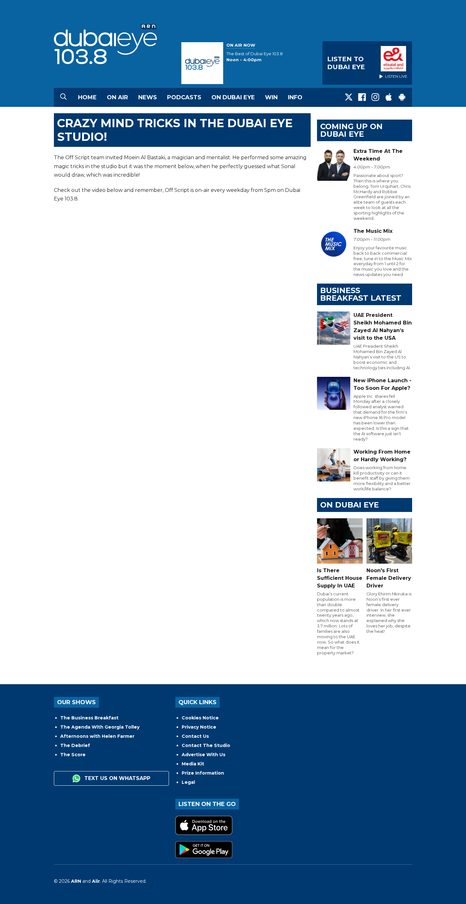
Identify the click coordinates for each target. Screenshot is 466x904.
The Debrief (75, 745)
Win (271, 97)
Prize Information (203, 773)
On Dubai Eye (233, 97)
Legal (188, 782)
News (147, 97)
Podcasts (184, 97)
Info (295, 97)
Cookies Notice (200, 718)
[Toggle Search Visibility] (63, 97)
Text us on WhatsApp (116, 778)
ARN (76, 881)
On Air (117, 97)
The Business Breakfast (89, 718)
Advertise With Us (203, 754)
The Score (73, 754)
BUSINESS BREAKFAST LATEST (360, 294)
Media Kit (193, 764)
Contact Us (195, 736)
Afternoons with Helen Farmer (97, 736)
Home (87, 97)
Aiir (96, 881)
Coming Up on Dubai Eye (351, 130)
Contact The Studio (206, 745)
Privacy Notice (199, 727)
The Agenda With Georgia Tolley (99, 727)
